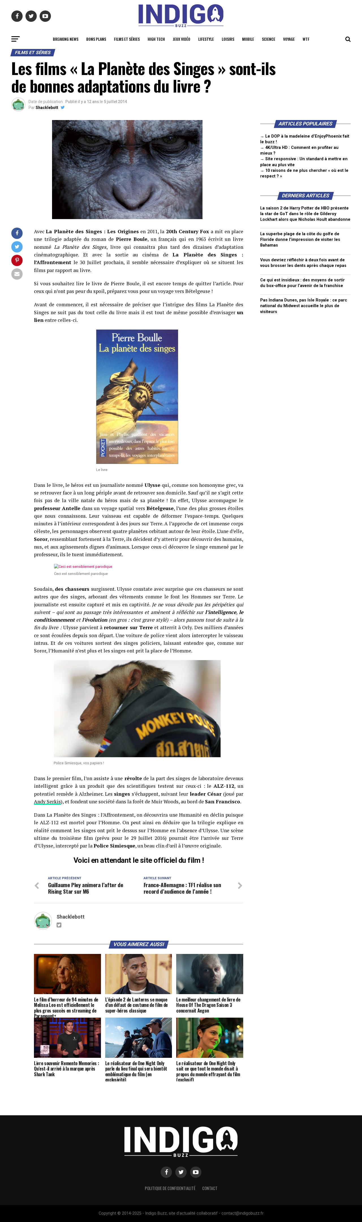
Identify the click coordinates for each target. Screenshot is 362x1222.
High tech (156, 39)
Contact (209, 1188)
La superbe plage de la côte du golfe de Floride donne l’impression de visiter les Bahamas (300, 240)
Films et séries (127, 39)
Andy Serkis (47, 801)
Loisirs (228, 39)
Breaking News (65, 39)
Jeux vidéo (181, 39)
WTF (306, 39)
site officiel (158, 860)
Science (268, 39)
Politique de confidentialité (170, 1188)
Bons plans (96, 39)
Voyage (289, 39)
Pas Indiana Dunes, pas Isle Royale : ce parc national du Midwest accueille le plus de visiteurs (303, 306)
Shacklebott (47, 107)
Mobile (248, 39)
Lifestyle (206, 39)
